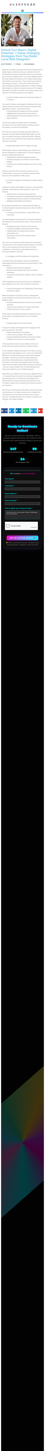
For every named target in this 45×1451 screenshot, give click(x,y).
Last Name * (9, 486)
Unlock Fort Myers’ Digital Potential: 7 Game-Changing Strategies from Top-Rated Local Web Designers (20, 54)
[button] (22, 11)
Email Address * (11, 493)
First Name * (9, 479)
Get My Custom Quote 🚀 (22, 538)
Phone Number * (11, 500)
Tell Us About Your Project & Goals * (18, 508)
